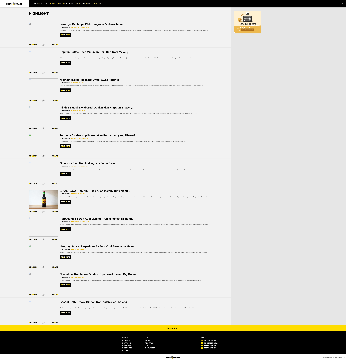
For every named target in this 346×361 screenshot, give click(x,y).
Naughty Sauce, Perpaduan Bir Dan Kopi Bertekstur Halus (97, 246)
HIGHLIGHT (126, 341)
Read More (65, 35)
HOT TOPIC (126, 343)
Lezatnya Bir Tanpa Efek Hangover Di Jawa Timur (91, 24)
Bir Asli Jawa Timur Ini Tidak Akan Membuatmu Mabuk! (95, 190)
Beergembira (66, 27)
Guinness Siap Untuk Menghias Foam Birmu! (88, 163)
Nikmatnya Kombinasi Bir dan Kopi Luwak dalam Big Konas (98, 274)
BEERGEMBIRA (210, 345)
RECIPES (125, 350)
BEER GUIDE (127, 348)
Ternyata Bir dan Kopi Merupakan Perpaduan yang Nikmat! (97, 135)
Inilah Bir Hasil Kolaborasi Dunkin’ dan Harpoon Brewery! (96, 107)
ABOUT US (149, 343)
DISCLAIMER (150, 348)
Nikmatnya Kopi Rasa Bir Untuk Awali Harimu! (89, 79)
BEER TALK (127, 345)
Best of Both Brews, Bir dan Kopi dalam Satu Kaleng (93, 301)
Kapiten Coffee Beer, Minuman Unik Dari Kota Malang (94, 52)
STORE (147, 341)
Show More (173, 328)
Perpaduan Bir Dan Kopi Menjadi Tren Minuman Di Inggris (96, 218)
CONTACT (149, 345)
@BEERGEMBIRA (211, 341)
